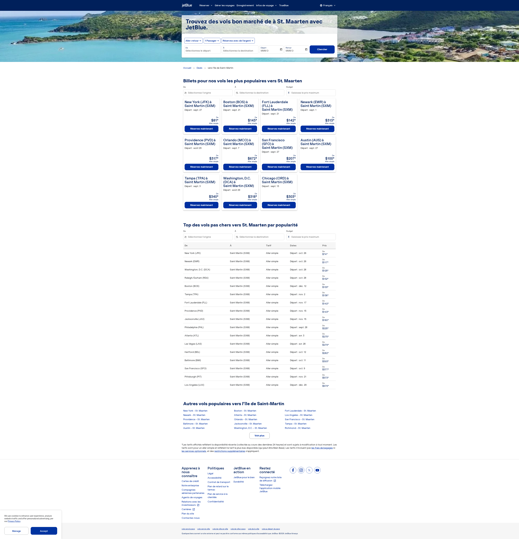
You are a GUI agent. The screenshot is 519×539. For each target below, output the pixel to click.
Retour (289, 48)
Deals (199, 68)
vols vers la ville (203, 529)
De (187, 48)
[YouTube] (317, 470)
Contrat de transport (219, 482)
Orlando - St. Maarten (245, 419)
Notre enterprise (190, 485)
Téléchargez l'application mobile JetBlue (270, 488)
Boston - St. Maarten (245, 410)
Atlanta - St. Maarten (245, 415)
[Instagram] (301, 470)
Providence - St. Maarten (196, 419)
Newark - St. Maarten (194, 415)
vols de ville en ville (220, 529)
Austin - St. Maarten (194, 428)
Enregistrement (245, 5)
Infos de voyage (266, 5)
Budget (289, 87)
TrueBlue (284, 5)
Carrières (188, 509)
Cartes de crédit (190, 481)
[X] (309, 470)
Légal (210, 473)
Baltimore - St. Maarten (195, 423)
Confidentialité (216, 501)
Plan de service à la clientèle (217, 496)
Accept (44, 531)
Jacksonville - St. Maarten (248, 423)
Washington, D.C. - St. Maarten (250, 428)
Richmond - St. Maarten (297, 428)
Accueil (187, 68)
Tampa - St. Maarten (296, 423)
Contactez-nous (191, 518)
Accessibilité (214, 477)
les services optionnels (194, 451)
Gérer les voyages (224, 5)
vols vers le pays (188, 529)
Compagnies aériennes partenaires (193, 491)
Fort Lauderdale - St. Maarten (300, 410)
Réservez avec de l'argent (237, 40)
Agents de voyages (192, 497)
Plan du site (188, 513)
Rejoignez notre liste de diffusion (271, 479)
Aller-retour (192, 40)
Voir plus (259, 435)
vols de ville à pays (238, 529)
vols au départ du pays (271, 529)
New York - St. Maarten (195, 410)
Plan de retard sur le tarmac (218, 488)
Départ (263, 48)
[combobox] (203, 50)
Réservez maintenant (201, 128)
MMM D (265, 50)
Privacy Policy (14, 521)
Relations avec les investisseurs (191, 503)
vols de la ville (253, 529)
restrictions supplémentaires (229, 451)
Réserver (206, 5)
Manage (16, 531)
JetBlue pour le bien (244, 477)
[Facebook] (293, 470)
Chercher (322, 49)
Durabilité (239, 481)
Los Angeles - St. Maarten (298, 415)
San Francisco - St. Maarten (299, 419)
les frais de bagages (322, 448)
